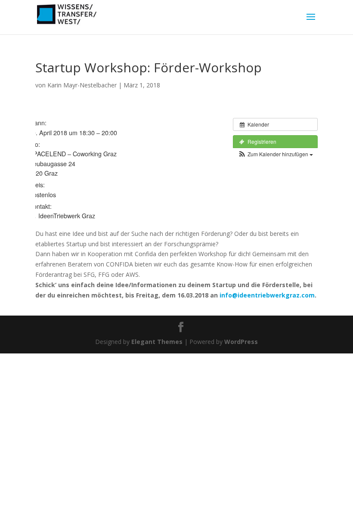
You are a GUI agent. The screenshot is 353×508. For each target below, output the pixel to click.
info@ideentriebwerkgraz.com (267, 295)
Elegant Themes (157, 342)
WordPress (241, 342)
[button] (275, 154)
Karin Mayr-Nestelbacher (82, 85)
